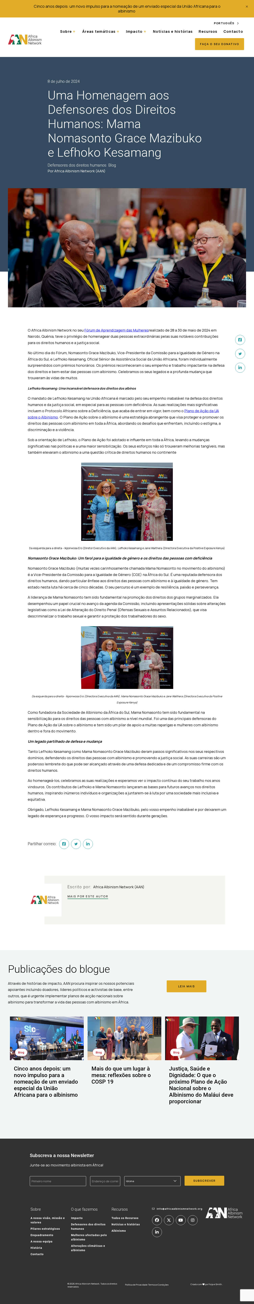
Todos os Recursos (125, 1218)
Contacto (233, 31)
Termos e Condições (158, 1284)
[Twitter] (240, 354)
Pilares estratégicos (45, 1229)
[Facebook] (240, 340)
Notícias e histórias (173, 31)
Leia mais (186, 986)
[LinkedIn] (240, 368)
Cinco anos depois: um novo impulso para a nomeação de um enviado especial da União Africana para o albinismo (127, 9)
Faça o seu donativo (219, 44)
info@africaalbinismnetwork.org (179, 1208)
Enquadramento (42, 1235)
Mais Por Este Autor (87, 896)
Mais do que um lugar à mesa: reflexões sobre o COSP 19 (121, 1075)
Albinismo (119, 1231)
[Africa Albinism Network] (25, 39)
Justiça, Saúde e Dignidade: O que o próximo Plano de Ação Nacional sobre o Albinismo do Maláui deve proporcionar (201, 1085)
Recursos (208, 31)
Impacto (77, 1218)
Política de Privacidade (136, 1284)
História (36, 1248)
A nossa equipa (42, 1241)
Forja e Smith (215, 1284)
